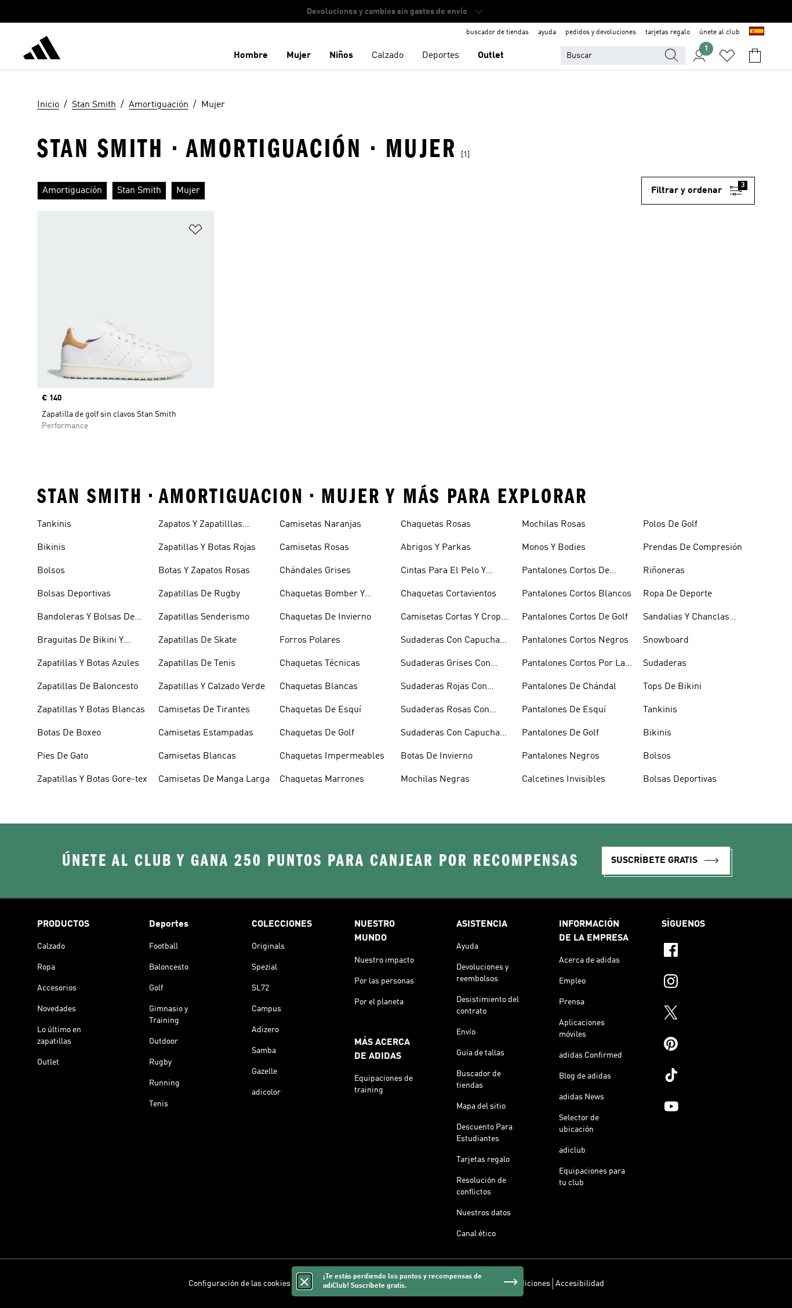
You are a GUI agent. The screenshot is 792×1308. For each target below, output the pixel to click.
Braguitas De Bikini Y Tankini (80, 641)
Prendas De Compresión (692, 547)
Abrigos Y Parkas (436, 547)
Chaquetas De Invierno (325, 617)
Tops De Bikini (672, 686)
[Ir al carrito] (755, 56)
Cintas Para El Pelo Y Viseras (443, 572)
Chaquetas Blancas (318, 686)
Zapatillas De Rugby (199, 594)
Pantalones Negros (561, 756)
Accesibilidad (579, 1284)
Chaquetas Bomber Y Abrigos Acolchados (322, 595)
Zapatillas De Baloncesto (87, 686)
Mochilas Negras (435, 779)
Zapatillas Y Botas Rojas (207, 547)
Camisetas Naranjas (320, 524)
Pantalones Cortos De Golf (575, 617)
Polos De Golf (670, 524)
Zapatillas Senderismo (203, 617)
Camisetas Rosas (314, 547)
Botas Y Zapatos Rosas (204, 570)
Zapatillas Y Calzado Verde (211, 686)
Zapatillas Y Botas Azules (88, 663)
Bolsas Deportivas (74, 594)
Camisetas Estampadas (205, 733)
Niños (341, 55)
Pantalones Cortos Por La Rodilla (573, 665)
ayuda (547, 32)
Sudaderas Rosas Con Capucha (445, 711)
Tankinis (54, 524)
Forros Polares (309, 640)
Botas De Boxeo (69, 733)
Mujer (298, 55)
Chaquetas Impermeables (331, 756)
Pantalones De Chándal (569, 686)
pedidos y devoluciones (600, 32)
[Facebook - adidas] (708, 951)
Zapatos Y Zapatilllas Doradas (200, 525)
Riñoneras (664, 570)
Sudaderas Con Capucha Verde (450, 734)
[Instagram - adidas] (708, 983)
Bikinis (51, 547)
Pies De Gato (62, 756)
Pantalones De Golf (560, 733)
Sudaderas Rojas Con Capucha (444, 688)
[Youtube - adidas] (708, 1108)
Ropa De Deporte (677, 594)
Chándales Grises (315, 570)
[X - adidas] (708, 1014)
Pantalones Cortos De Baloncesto (565, 572)
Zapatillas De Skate (197, 640)
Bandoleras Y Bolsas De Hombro (86, 618)
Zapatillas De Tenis (196, 663)
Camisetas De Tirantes (204, 710)
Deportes (440, 55)
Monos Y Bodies (554, 547)
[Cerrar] (304, 1281)
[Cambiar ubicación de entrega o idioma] (756, 32)
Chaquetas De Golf (316, 733)
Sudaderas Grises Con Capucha (446, 665)
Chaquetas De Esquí (320, 710)
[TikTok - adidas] (708, 1076)
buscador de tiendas (497, 32)
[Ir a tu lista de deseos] (727, 56)
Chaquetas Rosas (436, 524)
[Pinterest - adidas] (708, 1045)
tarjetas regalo (667, 32)
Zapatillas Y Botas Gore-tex (92, 779)
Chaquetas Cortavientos (448, 594)
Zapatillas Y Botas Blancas (91, 710)
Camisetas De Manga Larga (214, 779)
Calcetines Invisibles (563, 779)
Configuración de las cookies (239, 1284)
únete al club (719, 32)
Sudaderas (664, 663)
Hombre (251, 55)
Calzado (388, 55)
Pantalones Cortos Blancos (576, 594)
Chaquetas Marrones (321, 779)
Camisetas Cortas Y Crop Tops (451, 618)
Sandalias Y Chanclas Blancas (686, 618)
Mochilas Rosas (554, 524)
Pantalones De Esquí (564, 710)
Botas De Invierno (437, 756)
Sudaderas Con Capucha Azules (450, 641)
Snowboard (666, 640)
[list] (339, 190)
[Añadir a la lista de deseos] (195, 231)
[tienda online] (41, 50)
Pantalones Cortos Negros (575, 640)
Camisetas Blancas (197, 756)
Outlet (491, 55)
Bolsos (51, 570)
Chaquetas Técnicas (319, 663)
